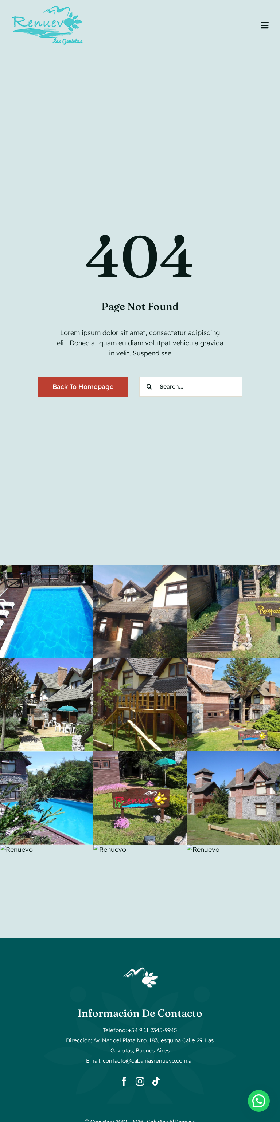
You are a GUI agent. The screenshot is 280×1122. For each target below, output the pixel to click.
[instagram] (140, 1081)
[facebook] (124, 1081)
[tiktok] (156, 1081)
